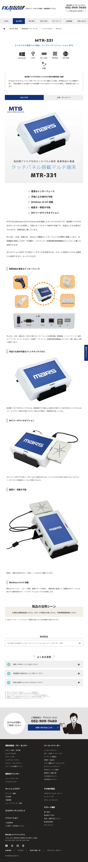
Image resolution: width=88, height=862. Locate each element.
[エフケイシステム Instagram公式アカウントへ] (18, 845)
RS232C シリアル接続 (51, 770)
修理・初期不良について (52, 818)
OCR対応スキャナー (51, 776)
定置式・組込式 (49, 760)
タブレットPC (10, 757)
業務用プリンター (12, 773)
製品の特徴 (24, 97)
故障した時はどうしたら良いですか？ (26, 664)
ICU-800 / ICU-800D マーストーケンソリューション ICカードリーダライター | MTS (35, 643)
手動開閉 (8, 800)
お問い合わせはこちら (44, 727)
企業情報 (69, 21)
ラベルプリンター (11, 782)
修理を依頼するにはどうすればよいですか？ (28, 682)
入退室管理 (9, 823)
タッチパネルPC (10, 753)
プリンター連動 (10, 793)
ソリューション (11, 817)
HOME (6, 21)
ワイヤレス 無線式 (50, 757)
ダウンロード (56, 21)
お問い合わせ (81, 21)
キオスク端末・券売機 (12, 750)
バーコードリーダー (52, 745)
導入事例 (31, 21)
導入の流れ (44, 21)
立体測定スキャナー (51, 779)
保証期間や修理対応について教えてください (28, 673)
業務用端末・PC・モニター (16, 745)
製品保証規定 (48, 822)
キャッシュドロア (12, 788)
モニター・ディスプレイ (13, 763)
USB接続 (8, 797)
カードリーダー (49, 797)
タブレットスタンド (51, 800)
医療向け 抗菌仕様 (50, 773)
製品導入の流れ (49, 815)
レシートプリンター (12, 778)
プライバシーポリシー (54, 850)
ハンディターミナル (12, 760)
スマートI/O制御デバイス (13, 766)
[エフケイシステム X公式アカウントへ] (12, 845)
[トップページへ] (13, 8)
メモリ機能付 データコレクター (54, 763)
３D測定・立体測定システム (14, 826)
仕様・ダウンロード (64, 97)
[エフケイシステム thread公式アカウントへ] (23, 845)
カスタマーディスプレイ (15, 810)
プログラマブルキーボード (53, 793)
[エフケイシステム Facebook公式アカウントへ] (6, 845)
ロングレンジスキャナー (52, 766)
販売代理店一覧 (35, 850)
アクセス (21, 850)
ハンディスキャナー (50, 750)
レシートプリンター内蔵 (13, 803)
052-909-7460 (75, 7)
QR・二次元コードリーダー (53, 753)
